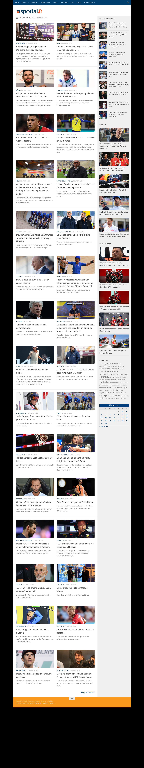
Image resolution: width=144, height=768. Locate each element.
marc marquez (109, 385)
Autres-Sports (88, 2)
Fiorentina (121, 369)
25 (122, 421)
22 (110, 421)
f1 (111, 369)
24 (118, 421)
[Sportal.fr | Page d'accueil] (29, 12)
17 (118, 417)
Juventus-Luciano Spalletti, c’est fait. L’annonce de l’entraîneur (117, 55)
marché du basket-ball (107, 380)
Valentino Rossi (109, 398)
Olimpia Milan (113, 390)
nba (100, 390)
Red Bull (123, 393)
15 (110, 417)
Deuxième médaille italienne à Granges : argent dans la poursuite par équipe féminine (34, 238)
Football (24, 2)
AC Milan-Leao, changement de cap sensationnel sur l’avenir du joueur (119, 104)
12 (126, 414)
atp (105, 364)
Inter (126, 374)
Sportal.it (30, 703)
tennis (18, 366)
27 (101, 424)
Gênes (121, 374)
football (60, 134)
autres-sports (62, 454)
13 (101, 417)
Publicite (50, 701)
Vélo (72, 2)
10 (118, 414)
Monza (112, 387)
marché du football (24, 134)
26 (126, 421)
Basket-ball (64, 2)
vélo (58, 43)
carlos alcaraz (115, 366)
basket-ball (20, 43)
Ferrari (115, 369)
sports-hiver (21, 413)
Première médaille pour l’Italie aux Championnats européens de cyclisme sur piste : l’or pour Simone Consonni (75, 283)
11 (122, 414)
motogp (118, 387)
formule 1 (61, 90)
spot (106, 395)
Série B (112, 396)
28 (106, 424)
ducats (107, 369)
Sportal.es (52, 703)
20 (101, 421)
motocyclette (22, 670)
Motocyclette (45, 2)
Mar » (106, 426)
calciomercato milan (104, 366)
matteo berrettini (119, 385)
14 (106, 417)
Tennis (55, 2)
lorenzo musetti (121, 377)
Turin (122, 396)
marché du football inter (112, 382)
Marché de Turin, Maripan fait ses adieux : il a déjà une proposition (118, 114)
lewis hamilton (112, 377)
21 (106, 421)
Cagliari (119, 363)
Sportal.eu (37, 703)
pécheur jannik (113, 392)
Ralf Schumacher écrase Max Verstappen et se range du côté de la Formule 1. (112, 146)
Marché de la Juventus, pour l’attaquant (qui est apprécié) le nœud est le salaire (118, 84)
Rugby (79, 2)
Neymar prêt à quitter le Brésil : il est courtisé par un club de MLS (118, 74)
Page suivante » (88, 692)
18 (122, 417)
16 (114, 417)
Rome (101, 396)
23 (114, 421)
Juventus (103, 377)
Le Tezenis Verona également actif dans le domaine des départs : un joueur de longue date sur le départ (76, 328)
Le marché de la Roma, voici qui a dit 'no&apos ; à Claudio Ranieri (118, 35)
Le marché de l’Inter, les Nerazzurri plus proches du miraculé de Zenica (117, 45)
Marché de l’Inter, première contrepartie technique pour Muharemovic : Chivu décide (118, 25)
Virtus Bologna (118, 398)
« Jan (101, 426)
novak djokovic (105, 390)
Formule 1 (34, 2)
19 (126, 417)
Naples (124, 387)
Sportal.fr (45, 703)
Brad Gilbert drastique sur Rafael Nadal (75, 502)
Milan (108, 387)
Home (17, 2)
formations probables (108, 372)
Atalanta (101, 363)
